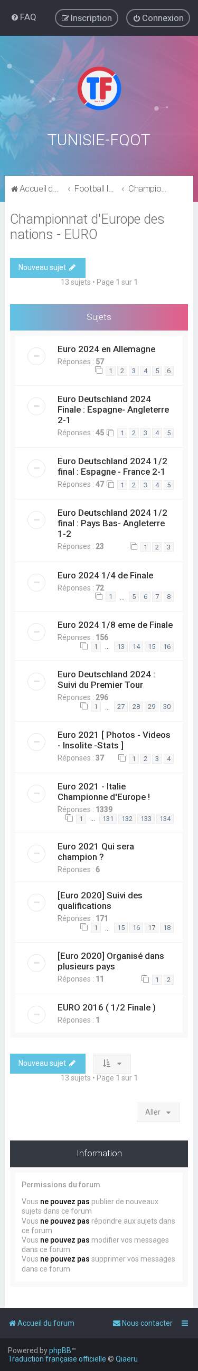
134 (165, 819)
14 (136, 647)
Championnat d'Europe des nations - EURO (87, 227)
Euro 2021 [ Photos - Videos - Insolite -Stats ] (114, 739)
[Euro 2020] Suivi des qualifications (100, 900)
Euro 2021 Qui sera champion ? (96, 851)
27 (121, 706)
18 (167, 928)
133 (146, 819)
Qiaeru (127, 1359)
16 (167, 647)
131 (108, 819)
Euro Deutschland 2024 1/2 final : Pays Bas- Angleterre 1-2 (112, 523)
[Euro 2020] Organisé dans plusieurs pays (111, 961)
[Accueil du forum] (99, 88)
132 (127, 819)
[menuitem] (23, 17)
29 (151, 706)
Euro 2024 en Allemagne (106, 349)
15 (151, 647)
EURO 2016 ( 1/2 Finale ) (107, 1007)
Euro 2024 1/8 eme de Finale (115, 624)
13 (121, 647)
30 (167, 706)
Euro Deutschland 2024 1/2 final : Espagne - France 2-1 (112, 466)
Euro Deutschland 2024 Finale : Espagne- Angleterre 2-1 (113, 409)
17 (151, 928)
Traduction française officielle (57, 1359)
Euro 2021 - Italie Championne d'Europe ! (104, 791)
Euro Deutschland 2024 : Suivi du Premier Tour (106, 679)
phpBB (60, 1350)
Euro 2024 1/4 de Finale (105, 575)
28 (136, 706)
